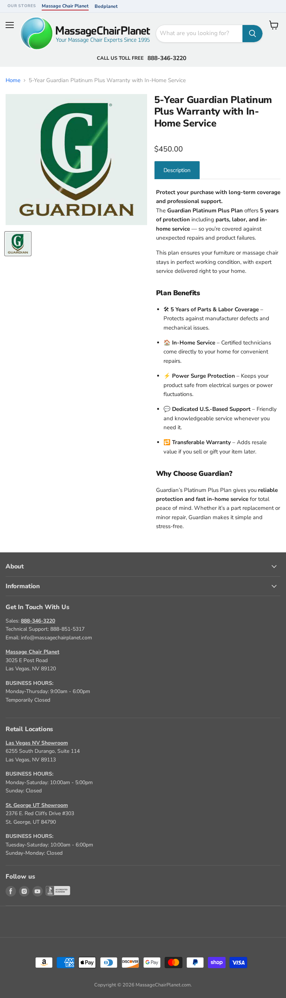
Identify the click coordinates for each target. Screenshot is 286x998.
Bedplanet (106, 6)
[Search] (252, 33)
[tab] (177, 170)
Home (13, 80)
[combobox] (199, 33)
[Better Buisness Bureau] (51, 891)
